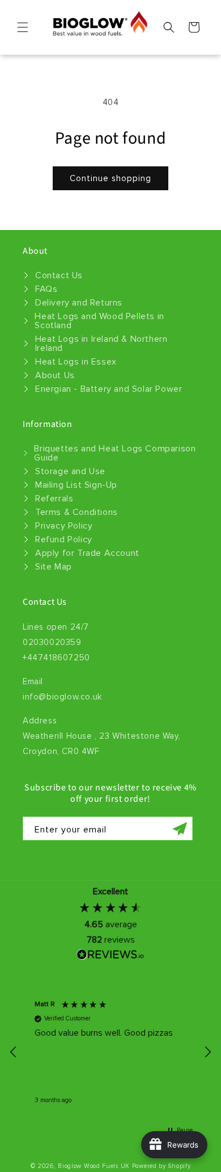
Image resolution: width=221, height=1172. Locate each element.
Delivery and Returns (78, 302)
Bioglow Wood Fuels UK (94, 1166)
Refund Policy (63, 539)
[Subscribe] (179, 828)
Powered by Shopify (161, 1166)
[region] (110, 1052)
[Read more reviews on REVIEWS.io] (110, 957)
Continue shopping (110, 178)
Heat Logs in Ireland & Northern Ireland (101, 343)
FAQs (46, 289)
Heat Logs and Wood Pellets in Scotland (99, 321)
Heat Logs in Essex (76, 361)
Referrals (54, 498)
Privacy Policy (63, 525)
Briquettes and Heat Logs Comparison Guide (115, 453)
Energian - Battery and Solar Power (108, 389)
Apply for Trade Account (87, 553)
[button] (22, 27)
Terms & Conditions (76, 512)
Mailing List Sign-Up (76, 485)
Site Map (53, 566)
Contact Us (59, 275)
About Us (55, 375)
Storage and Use (70, 471)
